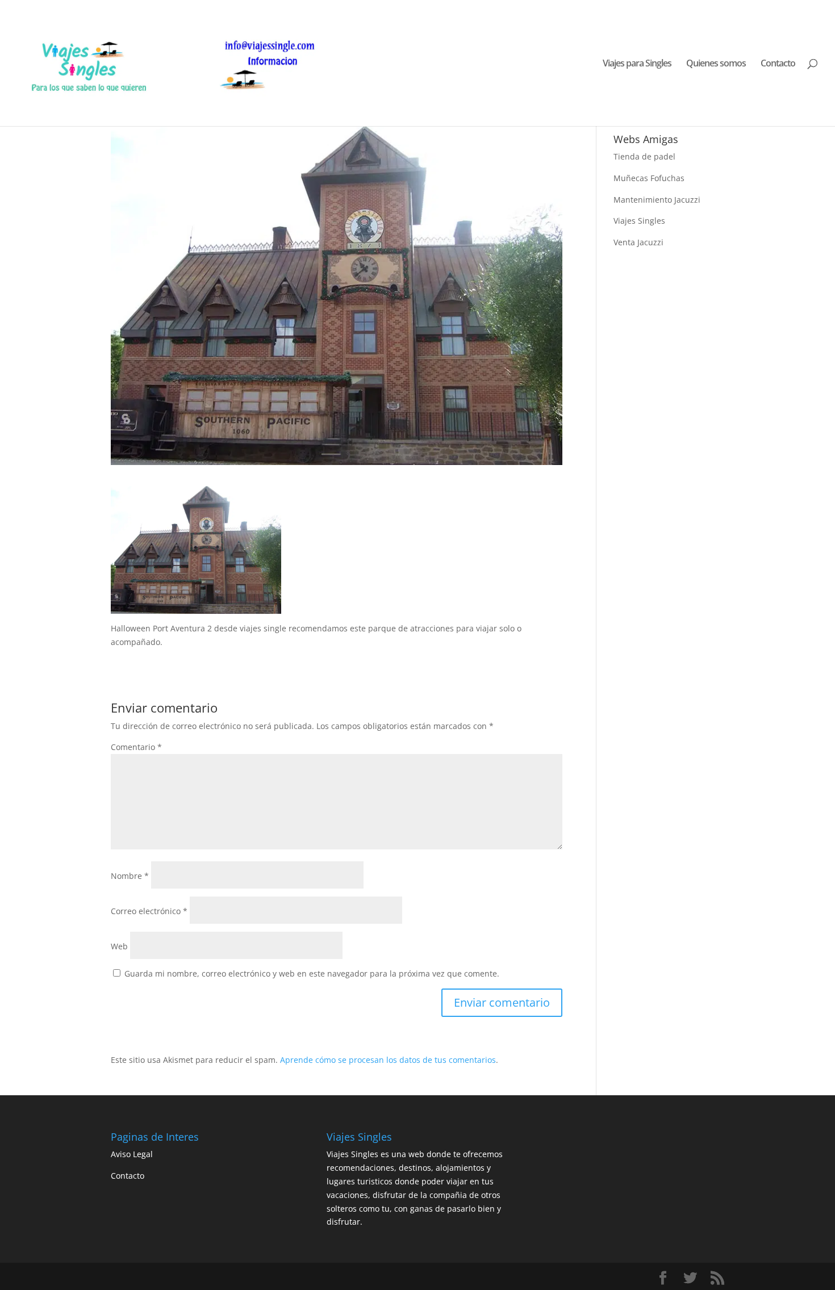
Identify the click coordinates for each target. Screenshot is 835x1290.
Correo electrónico (149, 911)
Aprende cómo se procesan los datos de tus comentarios (388, 1059)
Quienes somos (716, 64)
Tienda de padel (644, 156)
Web (119, 946)
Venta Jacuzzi (638, 242)
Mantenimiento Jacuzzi (656, 199)
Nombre (130, 875)
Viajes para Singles (637, 64)
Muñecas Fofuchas (648, 178)
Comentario (136, 747)
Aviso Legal (132, 1154)
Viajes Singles (639, 220)
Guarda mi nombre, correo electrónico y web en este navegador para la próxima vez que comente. (311, 973)
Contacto (778, 64)
